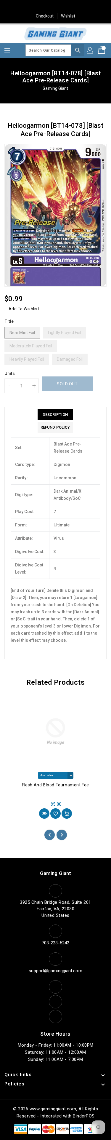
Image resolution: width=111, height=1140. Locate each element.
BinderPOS (84, 1116)
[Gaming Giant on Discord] (89, 6)
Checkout (45, 16)
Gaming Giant (55, 88)
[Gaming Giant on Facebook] (21, 6)
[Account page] (90, 50)
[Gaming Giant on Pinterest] (44, 6)
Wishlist (68, 16)
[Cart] (102, 50)
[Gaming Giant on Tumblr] (66, 6)
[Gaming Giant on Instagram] (55, 6)
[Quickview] (44, 813)
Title (9, 321)
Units (9, 373)
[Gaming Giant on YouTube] (78, 6)
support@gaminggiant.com (55, 970)
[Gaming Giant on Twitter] (32, 6)
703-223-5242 (55, 943)
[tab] (55, 414)
